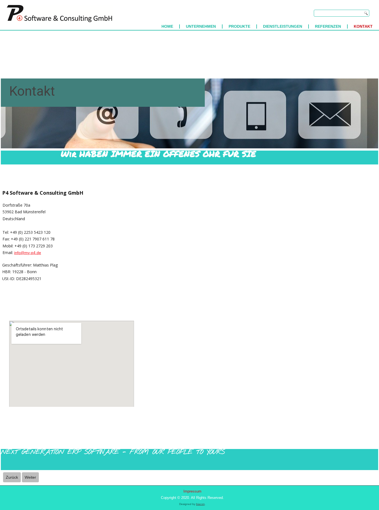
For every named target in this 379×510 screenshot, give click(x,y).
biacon (200, 504)
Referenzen (328, 26)
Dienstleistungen (282, 26)
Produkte (239, 26)
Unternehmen (201, 26)
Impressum (192, 491)
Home (167, 26)
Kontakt (363, 26)
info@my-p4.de (27, 252)
